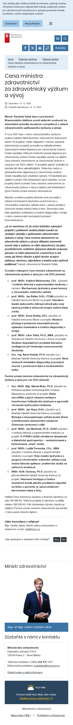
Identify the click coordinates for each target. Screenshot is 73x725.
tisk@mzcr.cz (32, 529)
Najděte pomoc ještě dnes (34, 698)
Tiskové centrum (27, 59)
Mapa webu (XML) (21, 715)
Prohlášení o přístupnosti (51, 715)
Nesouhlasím (32, 23)
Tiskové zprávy (50, 59)
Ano (57, 539)
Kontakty (61, 47)
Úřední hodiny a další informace (24, 672)
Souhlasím (11, 23)
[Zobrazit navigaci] (57, 38)
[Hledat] (65, 38)
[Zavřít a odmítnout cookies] (50, 23)
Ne (63, 539)
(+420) (41, 662)
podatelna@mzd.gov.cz (47, 665)
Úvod (10, 59)
